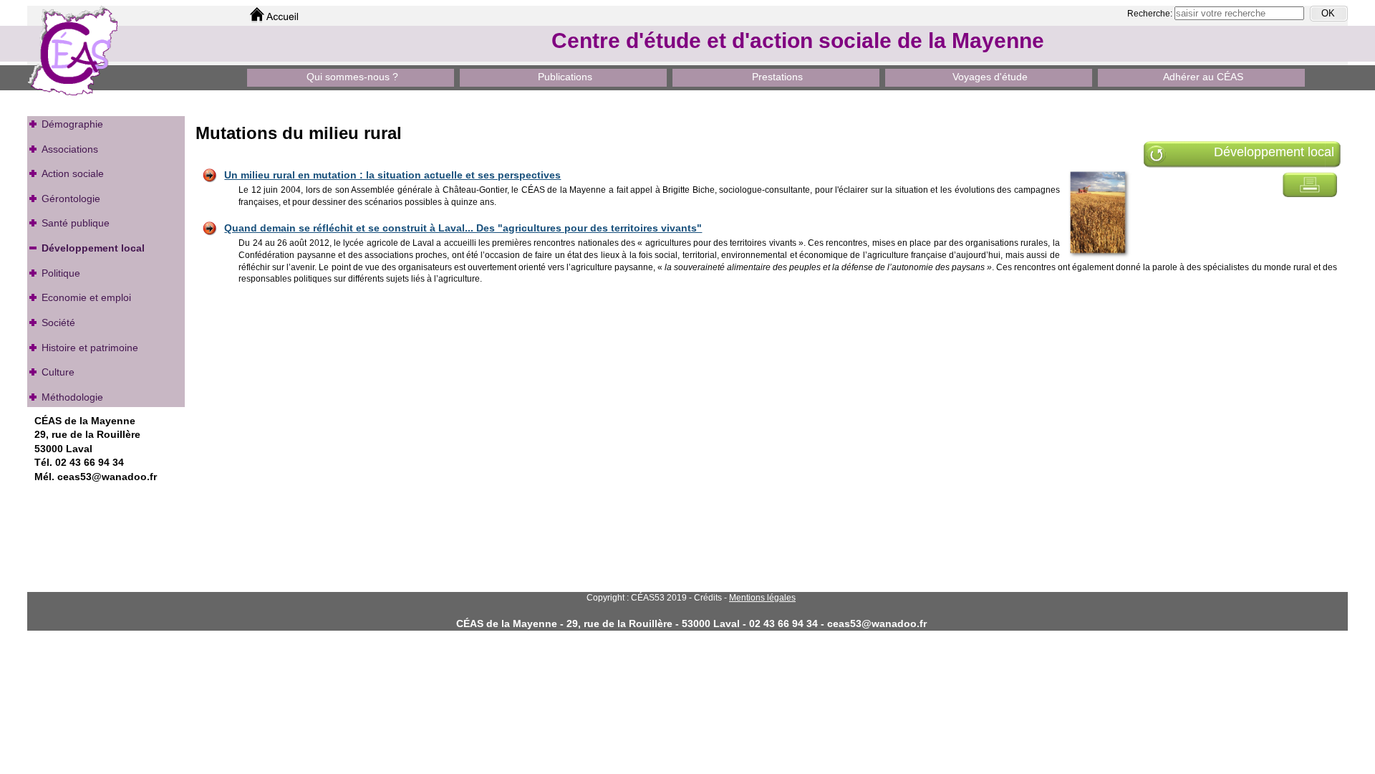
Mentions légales (762, 598)
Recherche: (1150, 14)
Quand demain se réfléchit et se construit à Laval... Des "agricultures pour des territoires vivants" (463, 228)
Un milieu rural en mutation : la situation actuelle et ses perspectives (392, 175)
